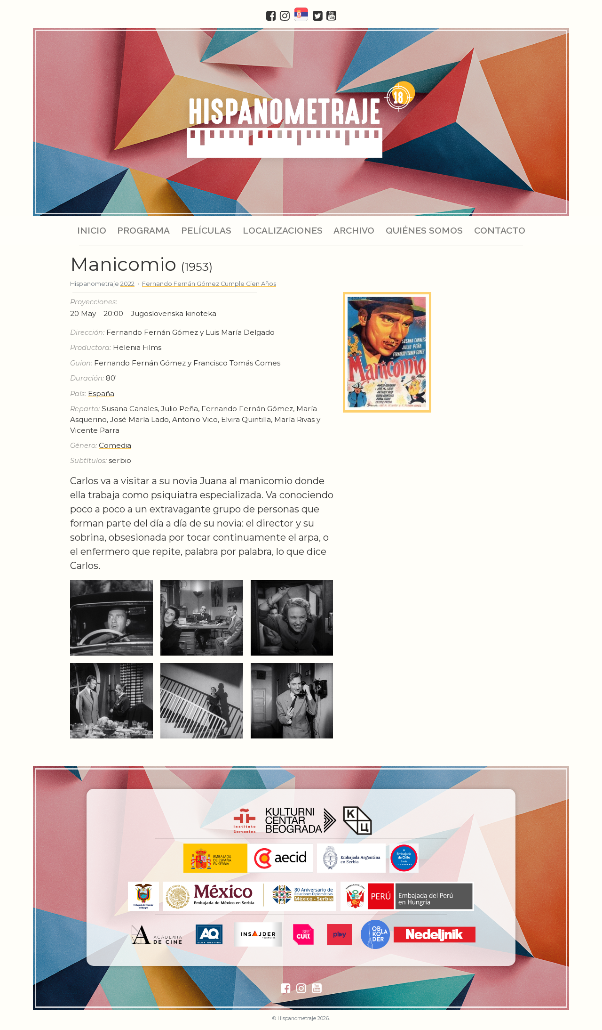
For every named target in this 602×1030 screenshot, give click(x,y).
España (101, 393)
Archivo (353, 230)
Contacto (499, 230)
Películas (206, 230)
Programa (143, 230)
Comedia (115, 445)
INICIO (91, 230)
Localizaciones (283, 230)
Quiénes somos (424, 230)
